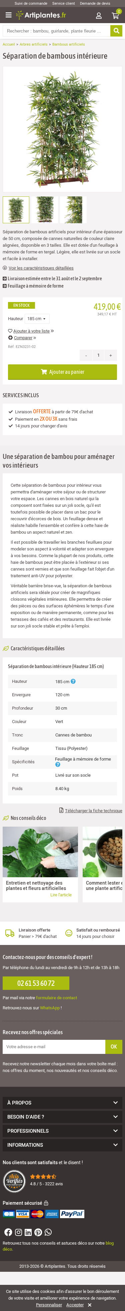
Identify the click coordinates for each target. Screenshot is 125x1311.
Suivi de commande (31, 3)
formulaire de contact (56, 998)
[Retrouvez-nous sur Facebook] (7, 1234)
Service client (63, 3)
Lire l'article (61, 895)
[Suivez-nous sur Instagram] (17, 1234)
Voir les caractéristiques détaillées (41, 268)
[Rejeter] (88, 1305)
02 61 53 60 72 (36, 983)
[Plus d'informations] (73, 681)
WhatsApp (50, 1008)
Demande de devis (95, 3)
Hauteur (15, 318)
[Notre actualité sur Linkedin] (27, 1234)
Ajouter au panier (66, 372)
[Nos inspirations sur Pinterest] (37, 1234)
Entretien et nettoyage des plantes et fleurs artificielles (36, 886)
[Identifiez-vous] (98, 16)
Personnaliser (49, 1305)
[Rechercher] (116, 31)
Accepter (75, 1305)
